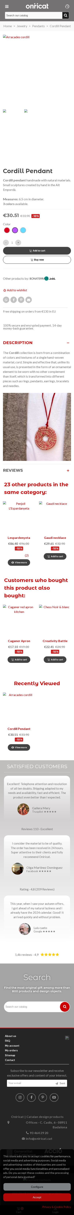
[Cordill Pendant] (19, 708)
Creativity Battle (55, 641)
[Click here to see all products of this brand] (45, 279)
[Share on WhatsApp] (6, 300)
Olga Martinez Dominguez (44, 867)
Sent (62, 1083)
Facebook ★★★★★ (39, 871)
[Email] (28, 300)
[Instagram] (20, 1097)
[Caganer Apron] (19, 621)
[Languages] (67, 6)
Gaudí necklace (55, 537)
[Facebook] (31, 1097)
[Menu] (6, 6)
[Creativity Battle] (55, 621)
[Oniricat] (37, 6)
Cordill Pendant (18, 728)
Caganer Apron (19, 641)
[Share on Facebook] (13, 300)
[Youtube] (54, 1097)
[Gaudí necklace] (55, 517)
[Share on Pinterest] (21, 300)
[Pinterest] (42, 1097)
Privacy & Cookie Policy (56, 1207)
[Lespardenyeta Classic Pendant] (19, 517)
